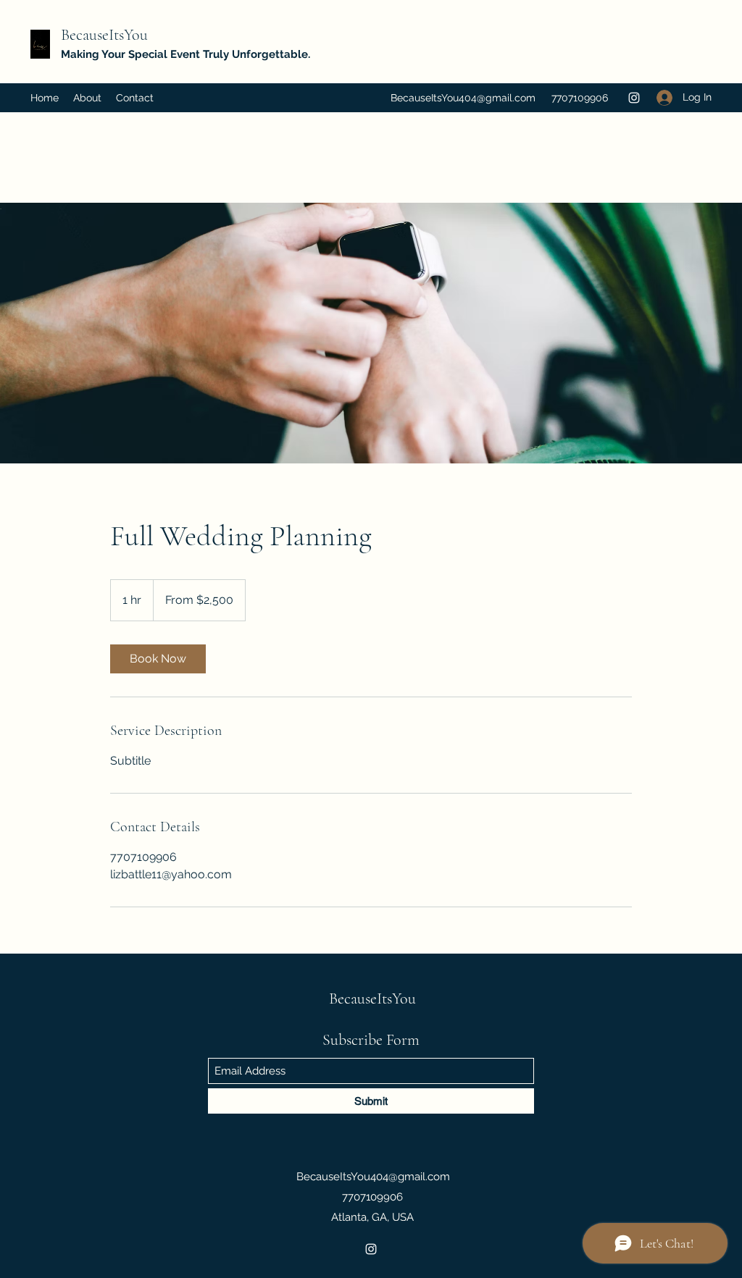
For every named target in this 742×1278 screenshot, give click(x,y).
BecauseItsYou (104, 34)
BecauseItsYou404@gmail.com (463, 98)
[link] (158, 658)
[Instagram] (634, 98)
